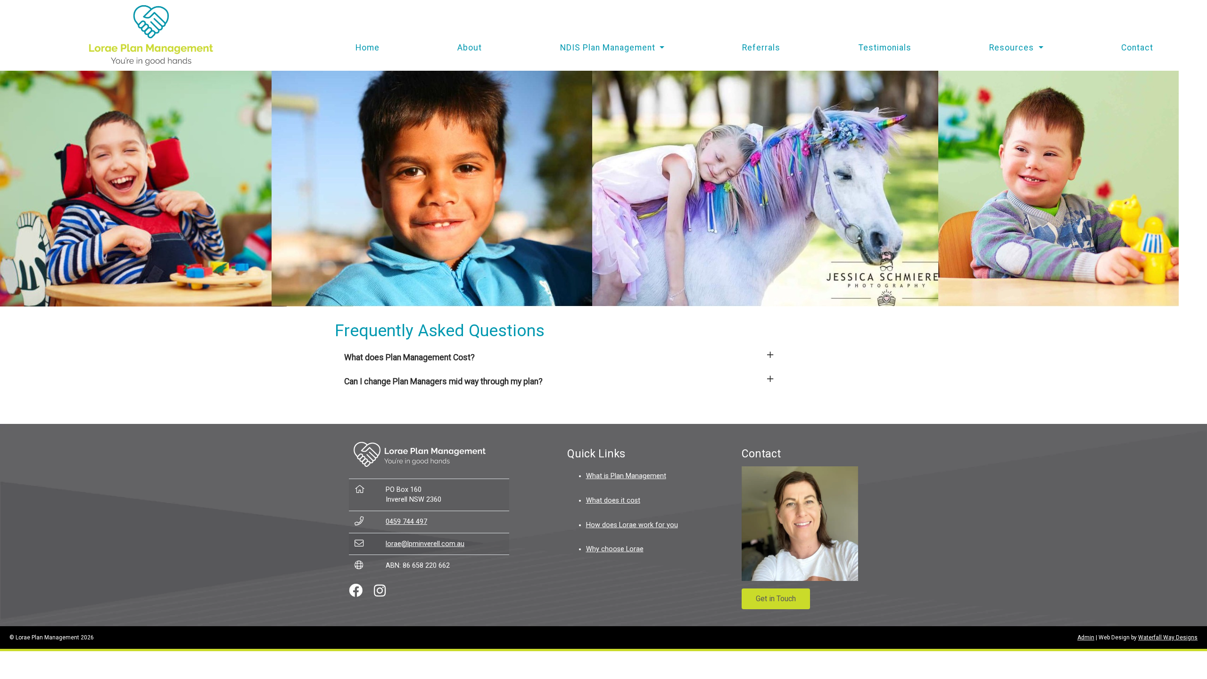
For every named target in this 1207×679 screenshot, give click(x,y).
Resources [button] (1012, 47)
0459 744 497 (406, 522)
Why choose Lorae (615, 549)
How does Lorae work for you (632, 525)
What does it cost (613, 501)
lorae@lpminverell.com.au (425, 544)
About (469, 47)
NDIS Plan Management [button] (609, 47)
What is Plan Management (626, 476)
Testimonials (885, 47)
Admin (1085, 637)
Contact (1137, 47)
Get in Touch (776, 598)
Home (367, 47)
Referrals (761, 47)
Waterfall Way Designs (1168, 637)
